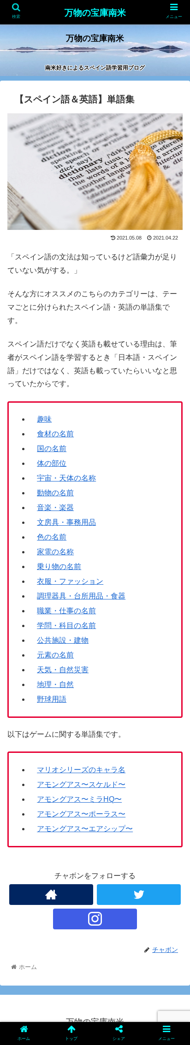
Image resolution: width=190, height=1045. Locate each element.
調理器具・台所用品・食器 (81, 596)
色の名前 (51, 537)
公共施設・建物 (63, 640)
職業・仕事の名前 (66, 611)
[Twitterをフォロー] (139, 894)
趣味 (44, 419)
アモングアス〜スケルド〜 (81, 784)
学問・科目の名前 (66, 625)
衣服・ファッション (70, 581)
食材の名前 (55, 434)
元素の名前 (55, 655)
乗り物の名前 (59, 566)
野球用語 (51, 699)
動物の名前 (55, 493)
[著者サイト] (51, 894)
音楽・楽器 (55, 507)
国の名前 (51, 448)
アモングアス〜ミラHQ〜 (79, 799)
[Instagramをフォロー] (95, 919)
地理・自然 (55, 684)
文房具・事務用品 (66, 522)
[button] (171, 846)
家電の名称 (55, 552)
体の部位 (51, 463)
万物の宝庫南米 (95, 13)
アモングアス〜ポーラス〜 (81, 814)
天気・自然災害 (63, 670)
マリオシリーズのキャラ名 (81, 770)
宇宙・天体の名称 (66, 478)
